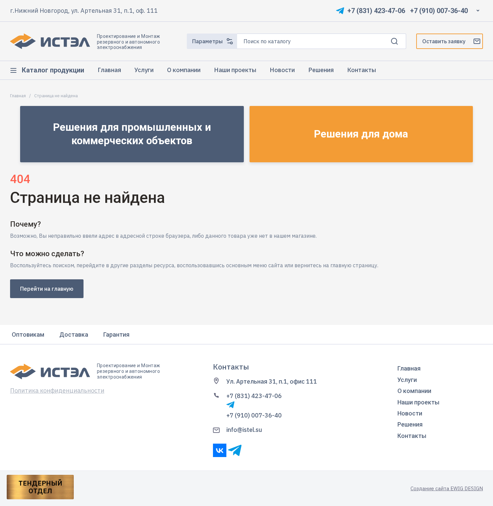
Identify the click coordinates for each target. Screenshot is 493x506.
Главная (18, 96)
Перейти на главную (46, 288)
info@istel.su (244, 430)
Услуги (407, 379)
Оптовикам (28, 334)
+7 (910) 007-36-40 (439, 11)
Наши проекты (418, 402)
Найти (394, 41)
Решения (410, 424)
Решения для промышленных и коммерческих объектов (132, 134)
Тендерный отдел (40, 487)
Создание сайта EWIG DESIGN (446, 488)
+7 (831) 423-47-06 (376, 11)
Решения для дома (361, 134)
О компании (414, 390)
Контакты (411, 435)
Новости (409, 413)
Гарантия (116, 334)
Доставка (73, 334)
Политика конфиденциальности (57, 390)
